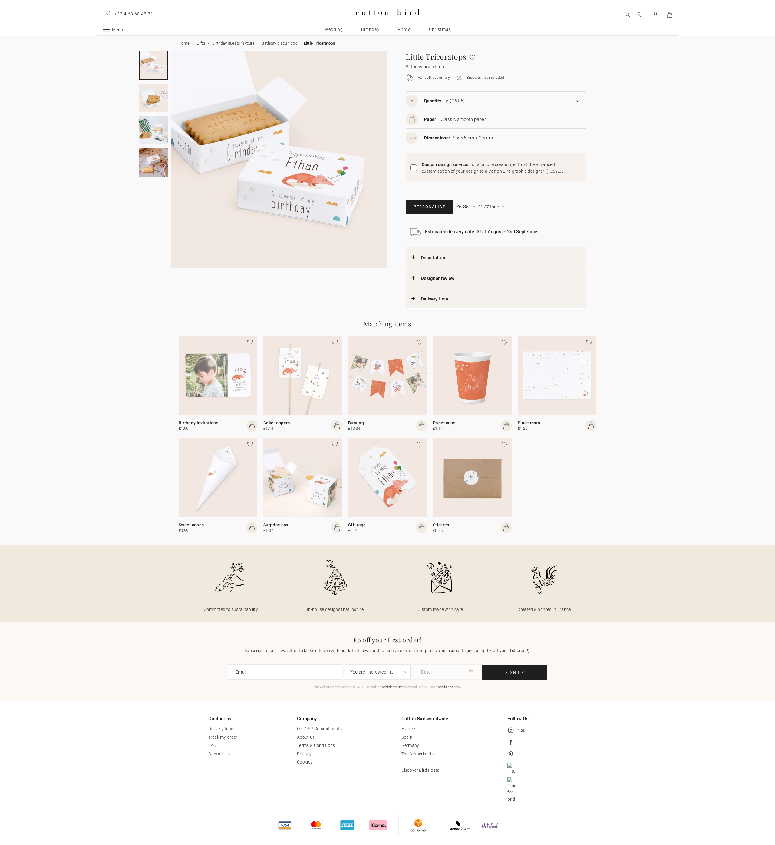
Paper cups (444, 422)
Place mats (529, 422)
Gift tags (357, 524)
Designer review (438, 278)
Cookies (304, 762)
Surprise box (276, 524)
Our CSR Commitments (319, 728)
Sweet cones (191, 524)
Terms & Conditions (316, 745)
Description (433, 257)
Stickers (441, 524)
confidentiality (392, 686)
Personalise (429, 206)
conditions (445, 686)
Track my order (222, 737)
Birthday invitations (198, 422)
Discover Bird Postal (421, 770)
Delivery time (434, 299)
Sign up (514, 672)
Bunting (356, 422)
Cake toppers (276, 422)
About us (306, 737)
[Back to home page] (387, 20)
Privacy (304, 753)
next (174, 163)
